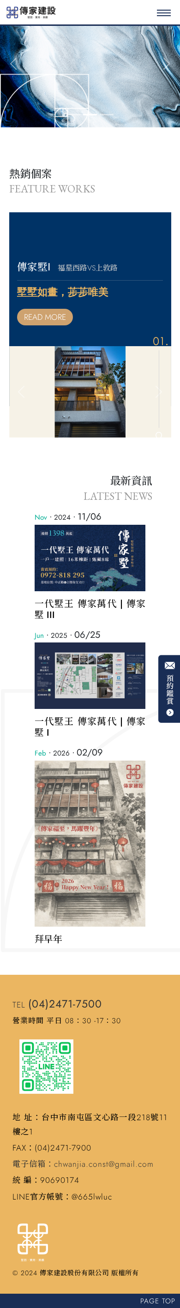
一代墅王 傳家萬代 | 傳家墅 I (90, 727)
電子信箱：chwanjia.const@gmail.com (83, 1164)
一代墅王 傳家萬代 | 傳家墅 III (90, 609)
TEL (57, 1005)
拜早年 (48, 939)
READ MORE (45, 317)
